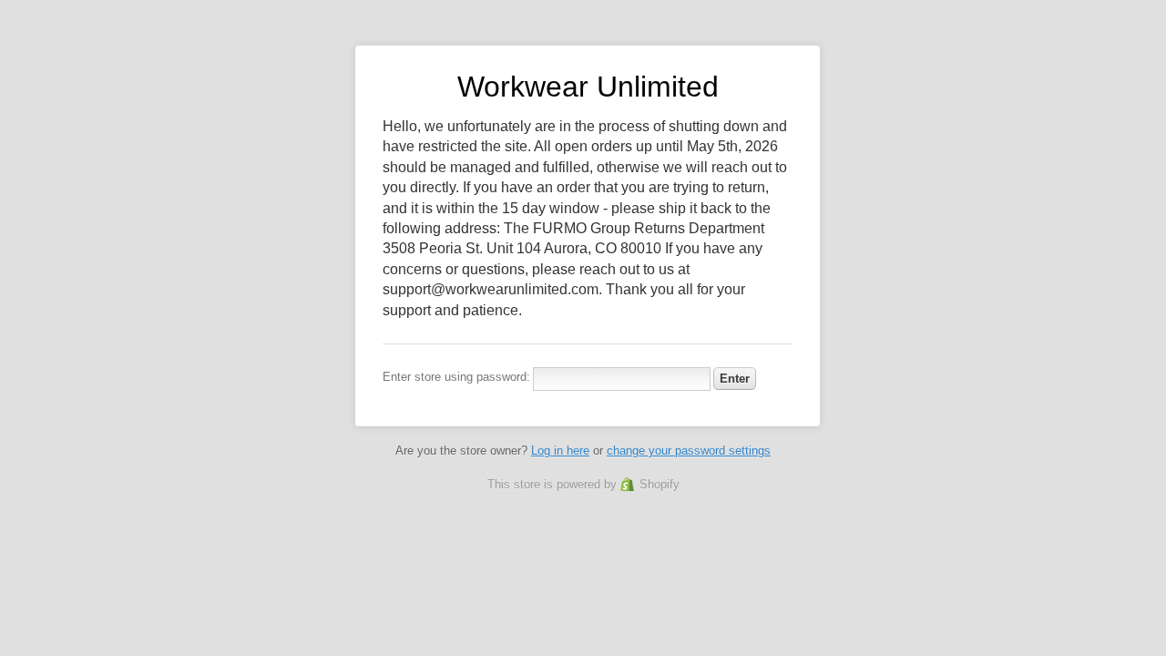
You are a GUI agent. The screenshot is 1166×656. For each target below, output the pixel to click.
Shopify (659, 484)
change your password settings (689, 450)
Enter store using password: (456, 377)
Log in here (560, 450)
